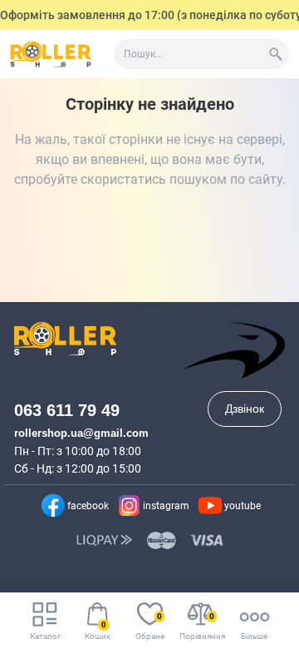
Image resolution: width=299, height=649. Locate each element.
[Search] (275, 54)
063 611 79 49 (67, 410)
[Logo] (50, 54)
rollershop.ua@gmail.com (81, 433)
